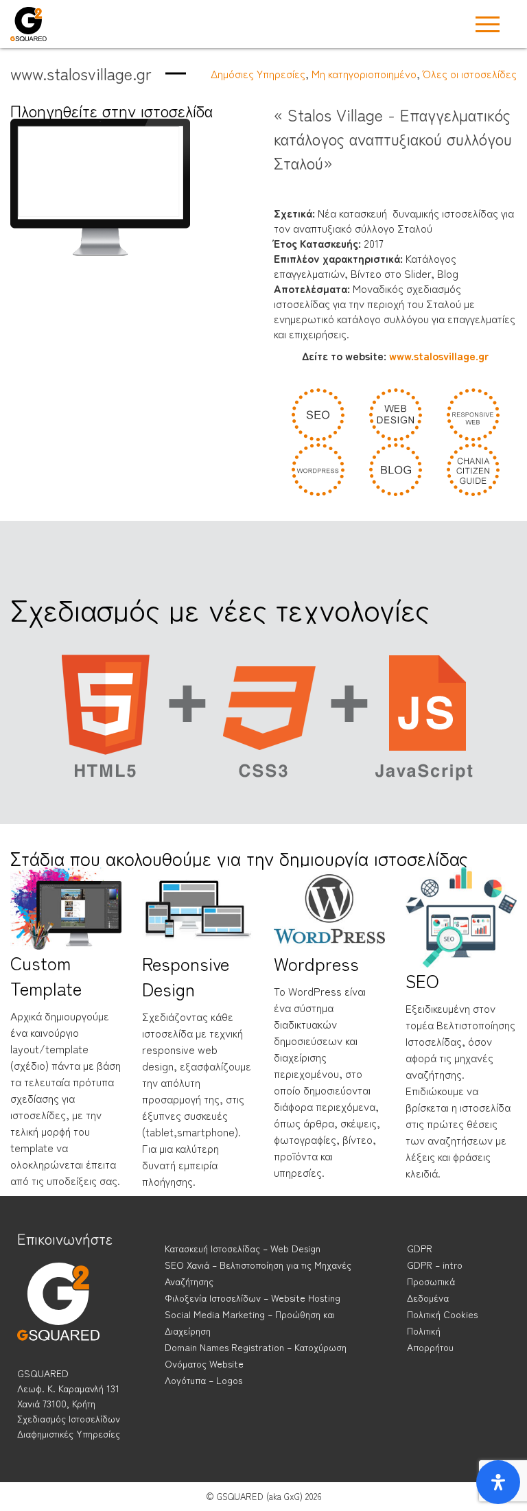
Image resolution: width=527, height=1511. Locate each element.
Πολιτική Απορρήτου (430, 1339)
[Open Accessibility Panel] (498, 1482)
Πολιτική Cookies (442, 1314)
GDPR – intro (434, 1265)
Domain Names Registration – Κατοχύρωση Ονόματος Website (256, 1355)
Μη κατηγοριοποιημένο (364, 73)
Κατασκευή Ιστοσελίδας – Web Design (242, 1248)
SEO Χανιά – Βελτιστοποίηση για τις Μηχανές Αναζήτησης (258, 1273)
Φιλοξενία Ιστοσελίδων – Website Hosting (252, 1297)
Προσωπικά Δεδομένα (431, 1289)
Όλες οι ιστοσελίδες (470, 73)
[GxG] (58, 1314)
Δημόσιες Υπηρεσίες (258, 73)
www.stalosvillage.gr (437, 355)
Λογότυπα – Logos (203, 1380)
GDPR (419, 1248)
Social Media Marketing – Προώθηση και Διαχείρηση (250, 1322)
